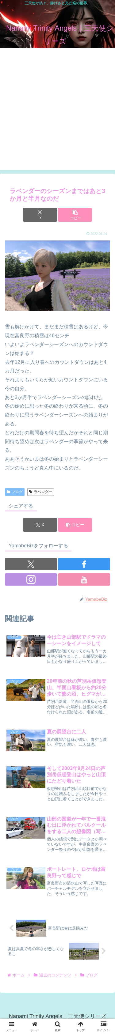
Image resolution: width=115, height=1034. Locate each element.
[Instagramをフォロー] (31, 579)
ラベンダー (43, 492)
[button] (75, 215)
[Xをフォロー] (31, 564)
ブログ (17, 492)
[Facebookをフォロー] (84, 564)
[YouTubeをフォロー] (84, 579)
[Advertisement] (57, 112)
